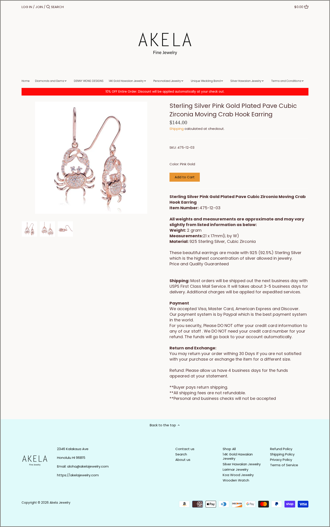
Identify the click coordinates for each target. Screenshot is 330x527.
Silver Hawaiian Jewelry (242, 464)
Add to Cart (185, 177)
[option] (29, 229)
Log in (27, 6)
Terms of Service (284, 465)
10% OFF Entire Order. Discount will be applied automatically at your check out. (165, 91)
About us (182, 459)
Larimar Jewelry (235, 469)
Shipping (176, 128)
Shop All (229, 448)
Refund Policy (281, 448)
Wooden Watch (236, 480)
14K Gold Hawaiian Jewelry (238, 456)
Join (39, 6)
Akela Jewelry (60, 503)
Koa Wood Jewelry (238, 475)
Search (181, 454)
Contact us (184, 448)
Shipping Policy (282, 454)
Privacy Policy (281, 459)
